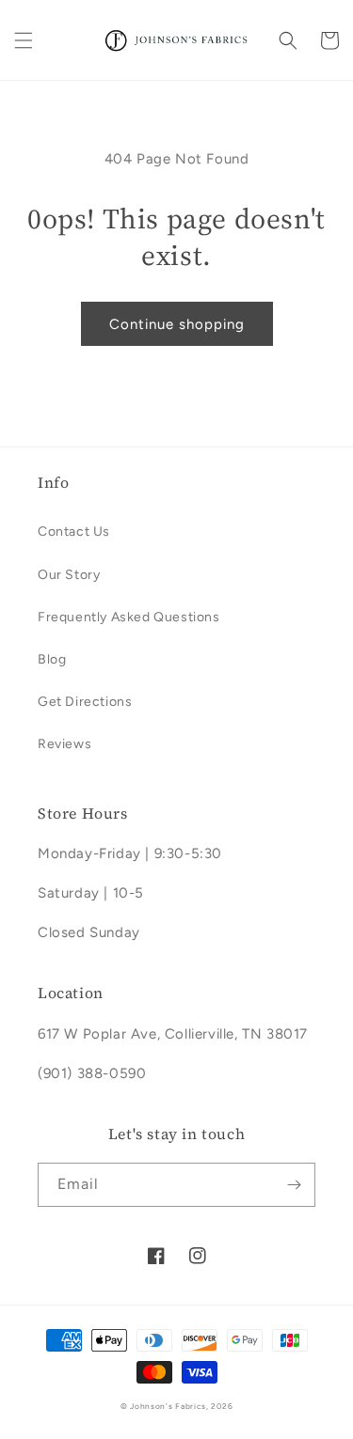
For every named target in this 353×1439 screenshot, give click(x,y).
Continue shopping (177, 324)
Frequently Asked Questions (129, 617)
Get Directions (85, 702)
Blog (52, 659)
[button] (23, 40)
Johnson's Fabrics (168, 1406)
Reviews (64, 744)
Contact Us (74, 532)
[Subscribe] (293, 1185)
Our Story (69, 575)
